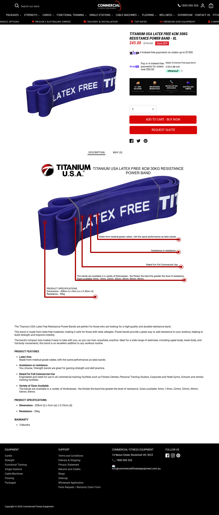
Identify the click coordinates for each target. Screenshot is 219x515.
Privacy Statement (68, 464)
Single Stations (13, 469)
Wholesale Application (71, 482)
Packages (10, 482)
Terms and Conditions (70, 455)
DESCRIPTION (96, 152)
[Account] (202, 5)
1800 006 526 (189, 5)
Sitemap (63, 478)
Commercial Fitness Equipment (38, 506)
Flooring (9, 478)
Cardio (8, 455)
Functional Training (16, 464)
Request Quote (163, 130)
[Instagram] (173, 455)
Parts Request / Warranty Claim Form (79, 487)
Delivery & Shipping (69, 460)
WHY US (117, 152)
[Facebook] (167, 455)
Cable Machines (14, 473)
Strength (9, 460)
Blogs (61, 473)
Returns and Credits (69, 469)
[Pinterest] (178, 455)
